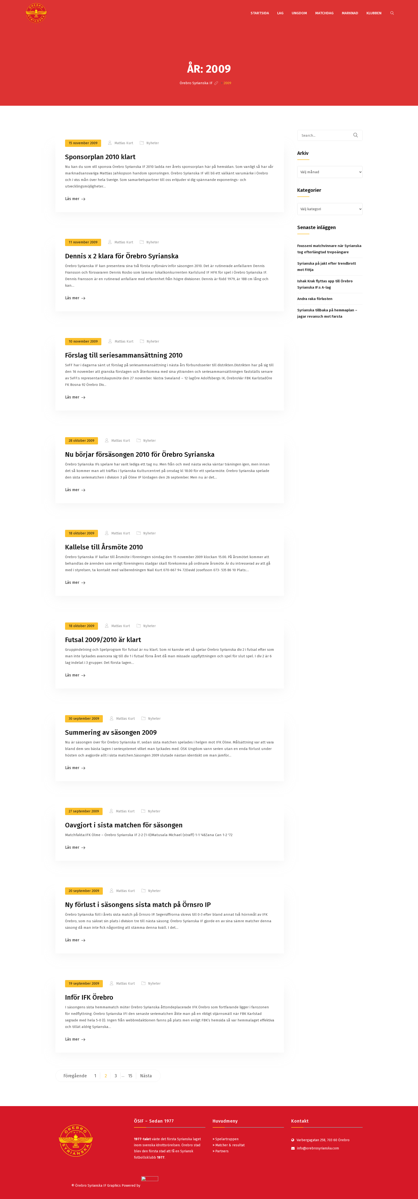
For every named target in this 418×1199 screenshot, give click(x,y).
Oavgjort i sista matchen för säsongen (124, 825)
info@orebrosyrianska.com (318, 1148)
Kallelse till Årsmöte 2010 (104, 547)
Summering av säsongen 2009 (111, 732)
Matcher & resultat (229, 1145)
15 (130, 1076)
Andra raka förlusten (314, 299)
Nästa (146, 1076)
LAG (280, 13)
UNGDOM (299, 13)
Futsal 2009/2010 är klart (103, 640)
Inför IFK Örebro (89, 997)
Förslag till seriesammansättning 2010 (124, 355)
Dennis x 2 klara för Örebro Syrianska (122, 256)
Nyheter (152, 143)
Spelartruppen (226, 1139)
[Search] (359, 135)
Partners (221, 1151)
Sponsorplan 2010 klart (100, 157)
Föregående (75, 1076)
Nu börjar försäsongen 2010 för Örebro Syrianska (140, 454)
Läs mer (72, 198)
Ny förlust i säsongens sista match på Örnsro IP (138, 905)
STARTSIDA (260, 13)
